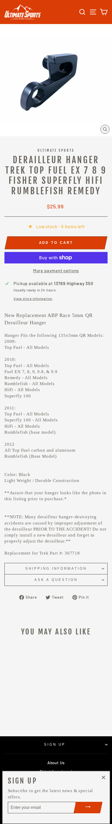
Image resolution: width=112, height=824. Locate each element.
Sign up (54, 744)
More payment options (56, 270)
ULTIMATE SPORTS (56, 150)
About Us (56, 762)
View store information (33, 299)
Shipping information (56, 568)
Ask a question (56, 580)
